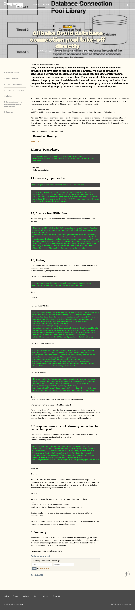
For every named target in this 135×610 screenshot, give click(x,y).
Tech (67, 5)
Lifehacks (76, 5)
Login (34, 568)
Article (36, 5)
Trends (46, 5)
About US (89, 5)
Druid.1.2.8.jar (36, 141)
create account (44, 568)
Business (57, 5)
